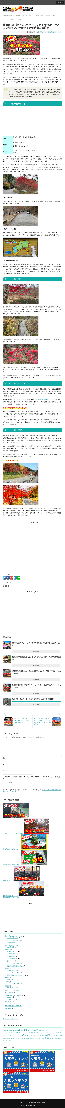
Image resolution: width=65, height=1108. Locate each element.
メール (6, 764)
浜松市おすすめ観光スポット (16, 975)
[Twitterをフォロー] (4, 586)
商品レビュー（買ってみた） (13, 990)
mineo (9, 997)
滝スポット (10, 961)
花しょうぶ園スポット (14, 940)
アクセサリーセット (49, 1030)
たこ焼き (10, 1003)
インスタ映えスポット (14, 963)
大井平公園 (5, 1038)
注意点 (30, 1038)
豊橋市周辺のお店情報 (11, 945)
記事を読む (36, 651)
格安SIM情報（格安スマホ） (13, 995)
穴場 (36, 1038)
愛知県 (50, 32)
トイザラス (47, 1032)
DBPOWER (9, 1030)
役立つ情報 (8, 1008)
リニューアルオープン (33, 1035)
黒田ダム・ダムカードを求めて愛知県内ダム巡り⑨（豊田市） (33, 699)
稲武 (33, 1038)
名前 (5, 758)
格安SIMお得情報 (8, 880)
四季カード (51, 1035)
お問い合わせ (41, 1102)
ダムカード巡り (12, 958)
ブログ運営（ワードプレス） (13, 1006)
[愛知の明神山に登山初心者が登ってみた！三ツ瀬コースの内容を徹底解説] (7, 659)
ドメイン (51, 1032)
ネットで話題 (9, 992)
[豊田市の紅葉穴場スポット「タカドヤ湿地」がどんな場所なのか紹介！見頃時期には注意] (15, 578)
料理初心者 (8, 1001)
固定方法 (57, 1035)
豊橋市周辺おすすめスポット (13, 936)
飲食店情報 (10, 947)
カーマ (28, 1032)
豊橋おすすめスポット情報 (11, 897)
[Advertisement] (32, 534)
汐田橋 (27, 1038)
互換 (40, 1035)
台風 (46, 1035)
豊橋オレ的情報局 (30, 1105)
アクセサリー (42, 1030)
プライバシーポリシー (30, 1102)
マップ (12, 1035)
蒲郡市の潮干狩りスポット (15, 966)
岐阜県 (7, 977)
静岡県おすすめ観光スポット (12, 864)
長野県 (7, 986)
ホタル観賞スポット (13, 942)
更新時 (22, 1038)
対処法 (12, 1038)
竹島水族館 (41, 1038)
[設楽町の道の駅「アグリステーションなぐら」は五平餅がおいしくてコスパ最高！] (7, 687)
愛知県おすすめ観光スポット (12, 849)
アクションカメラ (31, 1030)
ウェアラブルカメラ (13, 1032)
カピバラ (22, 1032)
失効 (9, 1038)
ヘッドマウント (8, 1035)
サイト (5, 770)
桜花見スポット (43, 32)
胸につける (52, 1038)
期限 (25, 1038)
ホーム (21, 1102)
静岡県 (7, 968)
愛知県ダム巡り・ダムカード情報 (13, 833)
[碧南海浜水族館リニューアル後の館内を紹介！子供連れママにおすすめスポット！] (7, 673)
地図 (61, 1035)
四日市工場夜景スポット (10, 896)
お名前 (22, 1030)
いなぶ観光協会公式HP (41, 399)
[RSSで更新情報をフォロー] (7, 586)
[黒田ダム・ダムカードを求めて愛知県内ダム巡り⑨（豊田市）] (7, 701)
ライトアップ (22, 1035)
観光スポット (57, 32)
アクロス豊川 (56, 1030)
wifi (19, 1030)
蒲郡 (56, 1038)
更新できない (17, 1038)
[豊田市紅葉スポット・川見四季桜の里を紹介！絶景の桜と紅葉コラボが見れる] (7, 645)
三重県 (7, 982)
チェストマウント (40, 1032)
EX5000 (15, 1030)
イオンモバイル (12, 999)
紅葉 (47, 1038)
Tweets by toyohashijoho (10, 1019)
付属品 (43, 1035)
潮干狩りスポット (12, 938)
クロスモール (33, 1032)
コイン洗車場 (11, 953)
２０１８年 (8, 1040)
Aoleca (4, 1030)
